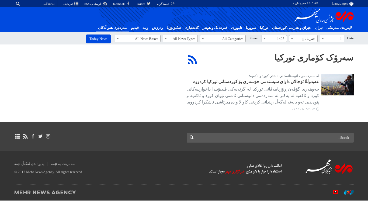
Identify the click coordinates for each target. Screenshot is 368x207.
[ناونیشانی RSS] (25, 136)
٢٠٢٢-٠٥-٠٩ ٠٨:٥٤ (303, 109)
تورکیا (264, 28)
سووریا (251, 28)
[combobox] (332, 38)
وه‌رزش (157, 28)
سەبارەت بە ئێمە (63, 164)
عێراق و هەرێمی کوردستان (291, 28)
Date (350, 38)
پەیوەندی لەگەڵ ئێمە (29, 164)
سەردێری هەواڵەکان (112, 28)
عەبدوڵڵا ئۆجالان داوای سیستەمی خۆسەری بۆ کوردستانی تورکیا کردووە (256, 81)
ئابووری (236, 28)
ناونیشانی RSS (93, 3)
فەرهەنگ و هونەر (215, 28)
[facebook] (32, 136)
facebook (119, 3)
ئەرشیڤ (68, 3)
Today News (98, 39)
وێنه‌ (145, 28)
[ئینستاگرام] (48, 136)
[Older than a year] (337, 84)
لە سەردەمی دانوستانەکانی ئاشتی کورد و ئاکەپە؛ (284, 76)
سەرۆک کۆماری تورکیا (314, 57)
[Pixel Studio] (333, 192)
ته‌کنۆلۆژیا (174, 28)
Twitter (141, 3)
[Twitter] (40, 136)
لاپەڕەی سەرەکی (339, 28)
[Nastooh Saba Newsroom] (346, 192)
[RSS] (193, 59)
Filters (253, 38)
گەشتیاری (192, 28)
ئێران (319, 28)
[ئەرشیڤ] (17, 136)
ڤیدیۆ (135, 28)
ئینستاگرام (163, 3)
